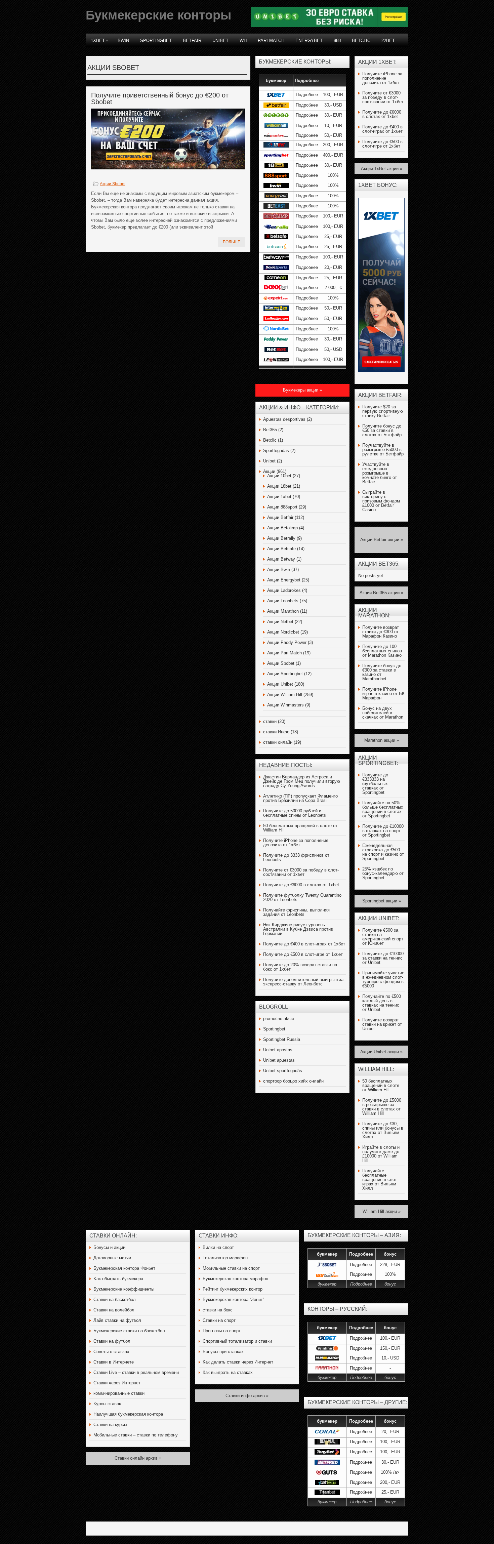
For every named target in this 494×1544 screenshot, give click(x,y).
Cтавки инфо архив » (247, 1395)
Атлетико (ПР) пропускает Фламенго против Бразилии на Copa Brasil (300, 798)
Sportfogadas (276, 450)
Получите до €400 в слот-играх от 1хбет (304, 943)
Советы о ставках (111, 1351)
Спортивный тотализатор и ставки (237, 1341)
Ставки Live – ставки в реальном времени (136, 1372)
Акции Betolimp (282, 527)
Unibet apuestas (279, 1060)
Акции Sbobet (112, 183)
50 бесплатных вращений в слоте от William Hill (300, 827)
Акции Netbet (280, 621)
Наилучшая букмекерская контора (128, 1414)
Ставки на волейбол (113, 1309)
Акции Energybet (283, 579)
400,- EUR (333, 155)
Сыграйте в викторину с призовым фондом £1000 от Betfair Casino (381, 501)
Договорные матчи (112, 1257)
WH (243, 40)
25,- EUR (333, 236)
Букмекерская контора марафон (235, 1278)
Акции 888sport (282, 507)
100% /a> (390, 1472)
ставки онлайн (277, 742)
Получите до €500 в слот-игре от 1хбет (303, 954)
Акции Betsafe (281, 548)
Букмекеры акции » (302, 390)
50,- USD (333, 349)
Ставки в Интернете (113, 1362)
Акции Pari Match (284, 652)
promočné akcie (278, 1018)
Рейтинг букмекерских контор (232, 1289)
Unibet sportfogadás (282, 1070)
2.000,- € (333, 287)
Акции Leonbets (282, 600)
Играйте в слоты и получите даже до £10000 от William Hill (381, 1154)
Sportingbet (156, 40)
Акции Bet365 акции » (381, 592)
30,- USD (333, 105)
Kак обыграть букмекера (118, 1278)
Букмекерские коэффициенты (123, 1289)
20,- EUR (333, 267)
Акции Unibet (280, 684)
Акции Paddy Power (286, 642)
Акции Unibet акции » (381, 1051)
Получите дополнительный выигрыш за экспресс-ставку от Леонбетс (303, 981)
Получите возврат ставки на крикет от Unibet (382, 1024)
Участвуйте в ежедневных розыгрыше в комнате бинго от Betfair (379, 473)
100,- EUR (333, 94)
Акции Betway (281, 559)
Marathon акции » (381, 740)
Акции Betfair (280, 517)
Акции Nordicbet (283, 632)
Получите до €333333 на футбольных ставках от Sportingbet (375, 783)
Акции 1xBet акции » (381, 168)
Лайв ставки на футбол (117, 1320)
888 (337, 40)
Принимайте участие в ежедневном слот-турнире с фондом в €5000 (383, 979)
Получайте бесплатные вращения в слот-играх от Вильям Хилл (380, 1179)
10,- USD (390, 1357)
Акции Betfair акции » (381, 539)
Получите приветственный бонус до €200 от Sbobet (160, 98)
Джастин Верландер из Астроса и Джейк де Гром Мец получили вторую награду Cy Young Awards (301, 781)
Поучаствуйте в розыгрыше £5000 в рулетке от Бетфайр (383, 449)
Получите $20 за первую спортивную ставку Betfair (382, 411)
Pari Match (271, 40)
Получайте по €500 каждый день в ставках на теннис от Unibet (381, 1003)
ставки (270, 721)
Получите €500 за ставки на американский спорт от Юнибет (382, 937)
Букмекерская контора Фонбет (124, 1268)
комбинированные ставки (119, 1393)
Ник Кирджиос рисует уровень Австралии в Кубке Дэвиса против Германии (298, 929)
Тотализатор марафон (225, 1257)
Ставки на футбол (111, 1341)
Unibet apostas (277, 1049)
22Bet (388, 40)
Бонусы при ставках (223, 1351)
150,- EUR (390, 1348)
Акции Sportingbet (285, 673)
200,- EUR (333, 144)
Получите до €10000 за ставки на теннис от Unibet (383, 958)
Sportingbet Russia (281, 1039)
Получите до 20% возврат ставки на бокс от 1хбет (300, 967)
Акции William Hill (284, 694)
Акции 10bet (279, 475)
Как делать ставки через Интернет (238, 1362)
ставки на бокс (218, 1309)
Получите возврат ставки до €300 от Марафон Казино (380, 632)
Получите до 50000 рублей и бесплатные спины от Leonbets (294, 813)
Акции (269, 471)
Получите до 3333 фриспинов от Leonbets (296, 857)
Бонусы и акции (109, 1247)
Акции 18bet (279, 486)
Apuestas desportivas (284, 419)
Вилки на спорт (218, 1247)
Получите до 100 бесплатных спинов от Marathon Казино (382, 651)
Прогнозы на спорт (222, 1330)
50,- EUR (333, 135)
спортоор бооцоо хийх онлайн (293, 1081)
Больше (231, 242)
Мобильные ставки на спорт (231, 1268)
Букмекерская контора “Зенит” (233, 1299)
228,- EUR (390, 1264)
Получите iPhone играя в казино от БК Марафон (383, 693)
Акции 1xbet (279, 496)
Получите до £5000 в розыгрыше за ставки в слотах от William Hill (381, 1107)
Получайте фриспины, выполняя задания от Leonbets (296, 912)
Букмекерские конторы (158, 15)
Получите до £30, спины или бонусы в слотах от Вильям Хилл (382, 1130)
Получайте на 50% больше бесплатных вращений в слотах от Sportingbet (382, 809)
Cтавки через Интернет (116, 1382)
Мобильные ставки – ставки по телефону (135, 1434)
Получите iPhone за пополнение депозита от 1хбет (295, 842)
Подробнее (307, 94)
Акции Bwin (278, 569)
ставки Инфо (276, 731)
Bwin (123, 40)
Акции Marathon (283, 611)
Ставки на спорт (219, 1320)
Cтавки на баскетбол (114, 1299)
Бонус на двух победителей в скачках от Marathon (382, 713)
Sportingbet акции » (381, 900)
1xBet (99, 40)
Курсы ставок (107, 1403)
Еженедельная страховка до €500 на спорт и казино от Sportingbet (383, 852)
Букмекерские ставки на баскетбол (129, 1330)
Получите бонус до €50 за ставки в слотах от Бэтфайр (382, 430)
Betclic (361, 40)
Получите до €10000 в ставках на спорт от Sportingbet (383, 831)
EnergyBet (309, 40)
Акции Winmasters (285, 704)
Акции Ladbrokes (284, 590)
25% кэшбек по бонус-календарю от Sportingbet (383, 873)
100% (333, 175)
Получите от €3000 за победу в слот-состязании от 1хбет (301, 872)
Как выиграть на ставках (228, 1372)
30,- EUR (333, 115)
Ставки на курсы (110, 1424)
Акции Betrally (281, 538)
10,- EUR (333, 125)
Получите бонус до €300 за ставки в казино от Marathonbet (381, 672)
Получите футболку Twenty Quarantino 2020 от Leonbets (302, 897)
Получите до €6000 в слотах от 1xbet (301, 884)
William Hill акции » (382, 1211)
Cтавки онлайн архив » (138, 1458)
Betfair (192, 40)
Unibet (220, 40)
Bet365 (270, 429)
